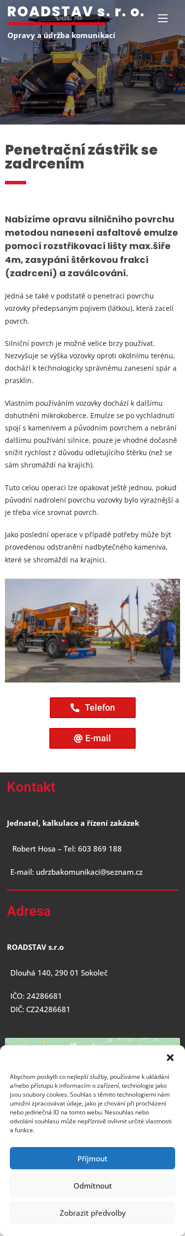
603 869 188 (99, 848)
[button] (170, 1058)
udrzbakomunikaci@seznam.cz (89, 872)
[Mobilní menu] (163, 18)
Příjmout (92, 1158)
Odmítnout (93, 1186)
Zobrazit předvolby (93, 1213)
